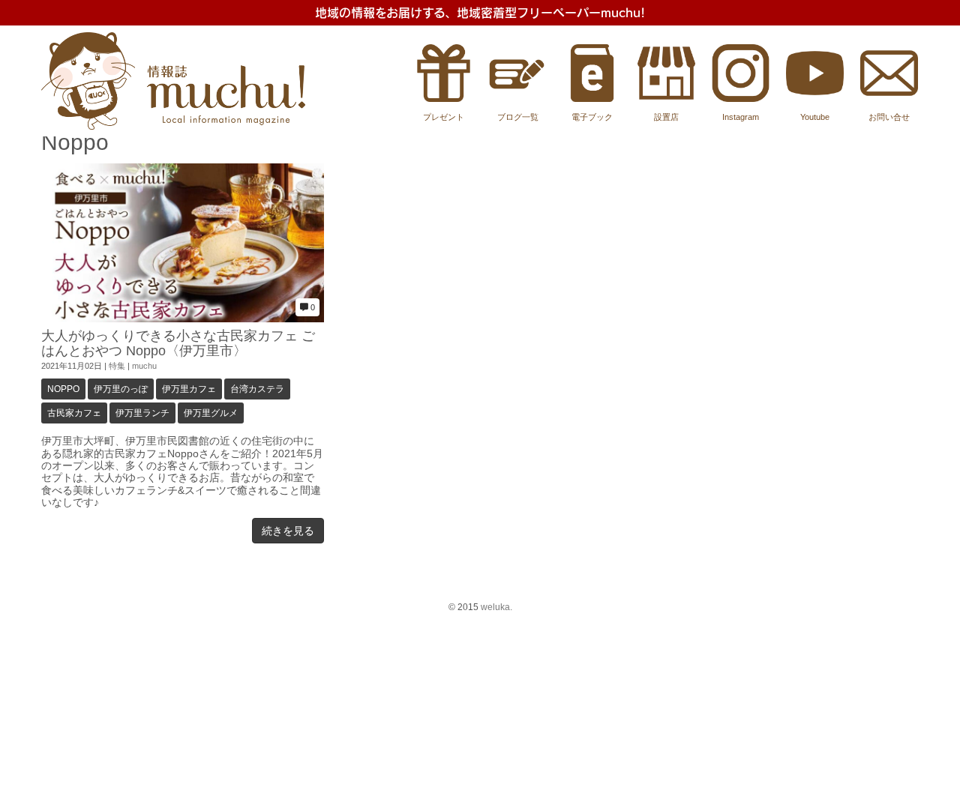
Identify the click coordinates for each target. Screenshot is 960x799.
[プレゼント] (443, 98)
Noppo (63, 389)
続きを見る (288, 531)
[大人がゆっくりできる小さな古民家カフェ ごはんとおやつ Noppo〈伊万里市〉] (182, 319)
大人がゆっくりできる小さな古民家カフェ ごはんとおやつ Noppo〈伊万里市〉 (178, 343)
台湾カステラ (257, 389)
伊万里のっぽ (121, 389)
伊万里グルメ (211, 413)
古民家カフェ (74, 413)
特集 (117, 365)
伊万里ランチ (143, 413)
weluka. (496, 607)
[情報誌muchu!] (173, 126)
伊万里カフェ (189, 389)
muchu (144, 365)
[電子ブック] (592, 98)
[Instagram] (741, 98)
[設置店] (666, 98)
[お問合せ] (889, 98)
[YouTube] (815, 98)
